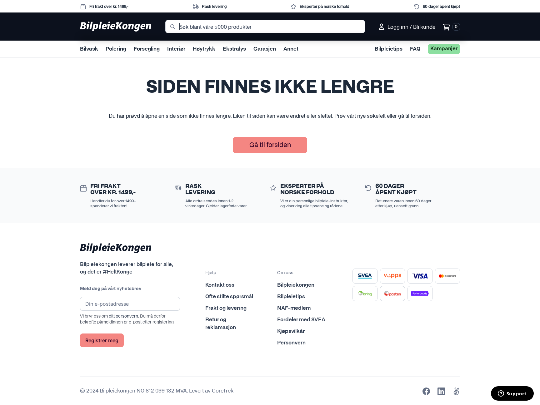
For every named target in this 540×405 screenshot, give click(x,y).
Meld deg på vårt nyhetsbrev (110, 289)
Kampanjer (444, 48)
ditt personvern (123, 316)
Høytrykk (204, 49)
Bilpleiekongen (295, 285)
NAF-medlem (294, 308)
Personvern (291, 342)
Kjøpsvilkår (291, 331)
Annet (290, 49)
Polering (116, 49)
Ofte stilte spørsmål (229, 296)
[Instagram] (441, 391)
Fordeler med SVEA (301, 319)
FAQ (415, 49)
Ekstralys (234, 49)
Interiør (176, 49)
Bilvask (89, 49)
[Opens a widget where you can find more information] (512, 394)
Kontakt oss (219, 285)
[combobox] (265, 26)
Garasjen (264, 49)
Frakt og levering (226, 308)
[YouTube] (456, 391)
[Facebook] (426, 391)
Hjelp (210, 273)
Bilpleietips (388, 49)
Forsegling (147, 49)
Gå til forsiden (270, 144)
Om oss (285, 273)
